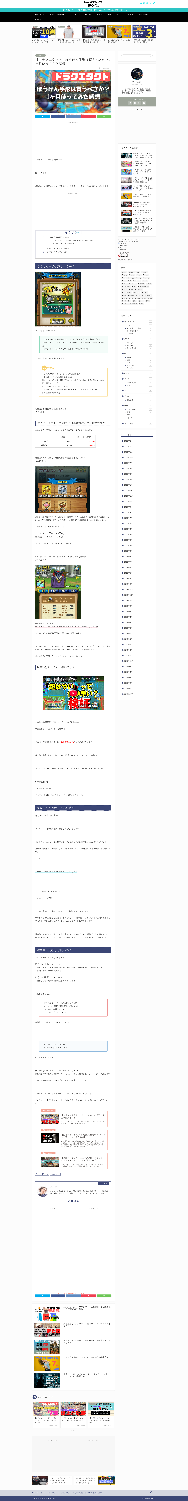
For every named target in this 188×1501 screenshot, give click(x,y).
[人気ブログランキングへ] (137, 255)
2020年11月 (128, 496)
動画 (139, 360)
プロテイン (139, 289)
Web (124, 278)
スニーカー (133, 283)
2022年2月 (128, 441)
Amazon (139, 357)
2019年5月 (128, 573)
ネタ (135, 286)
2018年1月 (128, 633)
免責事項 (38, 19)
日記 (124, 301)
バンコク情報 (139, 409)
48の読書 (139, 333)
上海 (124, 295)
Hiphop (125, 275)
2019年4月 (128, 578)
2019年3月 (128, 584)
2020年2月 (128, 545)
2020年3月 (128, 540)
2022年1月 (128, 446)
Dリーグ (139, 343)
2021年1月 (128, 485)
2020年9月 (128, 507)
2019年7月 (128, 562)
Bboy (131, 272)
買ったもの (139, 365)
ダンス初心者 (75, 14)
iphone (132, 275)
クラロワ (139, 385)
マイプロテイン (127, 292)
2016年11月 (128, 661)
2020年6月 (128, 523)
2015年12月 (129, 694)
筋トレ (142, 301)
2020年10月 (129, 501)
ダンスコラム (126, 286)
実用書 (138, 298)
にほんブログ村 (123, 253)
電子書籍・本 (39, 14)
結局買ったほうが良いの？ (57, 252)
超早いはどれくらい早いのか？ (64, 243)
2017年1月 (128, 655)
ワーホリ (145, 292)
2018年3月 (128, 622)
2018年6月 (128, 611)
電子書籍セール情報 (57, 14)
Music (139, 275)
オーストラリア (127, 281)
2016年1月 (128, 688)
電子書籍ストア (139, 331)
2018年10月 (129, 595)
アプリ (46, 1174)
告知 (132, 298)
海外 (109, 14)
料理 (145, 298)
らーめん (132, 278)
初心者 (125, 298)
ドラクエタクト (40, 55)
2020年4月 (128, 534)
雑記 (137, 353)
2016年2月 (128, 683)
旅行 (151, 298)
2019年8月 (128, 556)
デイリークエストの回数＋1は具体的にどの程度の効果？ (73, 241)
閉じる (78, 232)
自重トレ (125, 304)
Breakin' (139, 345)
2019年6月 (128, 567)
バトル (125, 289)
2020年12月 (129, 490)
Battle (124, 272)
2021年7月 (128, 463)
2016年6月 (128, 667)
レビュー (137, 292)
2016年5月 (128, 672)
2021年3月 (128, 474)
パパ (132, 289)
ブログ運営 (129, 14)
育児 (118, 14)
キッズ (145, 281)
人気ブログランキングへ (125, 260)
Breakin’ (88, 14)
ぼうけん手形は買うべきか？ (58, 237)
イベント (147, 278)
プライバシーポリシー (40, 1498)
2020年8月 (128, 512)
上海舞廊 (131, 295)
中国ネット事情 (147, 295)
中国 (139, 295)
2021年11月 (128, 452)
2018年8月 (128, 606)
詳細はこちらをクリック (135, 93)
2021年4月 (128, 468)
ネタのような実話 (144, 286)
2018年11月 (128, 589)
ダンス (149, 283)
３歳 (142, 304)
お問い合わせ (143, 14)
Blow (138, 272)
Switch (146, 275)
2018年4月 (128, 617)
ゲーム (99, 14)
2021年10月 (129, 457)
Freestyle (145, 272)
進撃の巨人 (134, 304)
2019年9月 (128, 551)
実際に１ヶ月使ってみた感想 (58, 249)
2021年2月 (128, 479)
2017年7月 (128, 644)
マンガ (139, 325)
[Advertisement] (73, 140)
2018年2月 (128, 628)
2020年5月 (128, 529)
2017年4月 (128, 650)
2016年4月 (128, 678)
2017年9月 (128, 639)
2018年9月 (128, 600)
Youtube (139, 368)
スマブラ (142, 283)
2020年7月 (128, 518)
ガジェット (137, 281)
